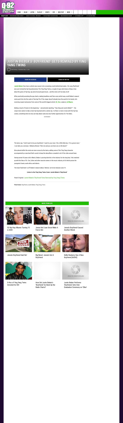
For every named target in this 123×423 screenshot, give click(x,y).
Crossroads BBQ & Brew (17, 16)
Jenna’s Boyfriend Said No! (17, 255)
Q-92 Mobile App (79, 16)
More (68, 12)
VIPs (53, 12)
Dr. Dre (58, 102)
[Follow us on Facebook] (85, 12)
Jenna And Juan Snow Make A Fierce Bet (47, 229)
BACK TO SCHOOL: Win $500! (33, 16)
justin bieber (31, 185)
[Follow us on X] (94, 12)
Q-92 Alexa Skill (90, 16)
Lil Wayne (70, 102)
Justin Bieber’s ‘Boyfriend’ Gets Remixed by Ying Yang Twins (44, 178)
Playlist (39, 12)
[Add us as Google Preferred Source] (80, 12)
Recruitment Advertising (50, 16)
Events (47, 12)
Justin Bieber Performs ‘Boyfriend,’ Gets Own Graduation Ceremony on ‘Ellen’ (75, 284)
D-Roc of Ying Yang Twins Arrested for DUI (16, 283)
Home (19, 12)
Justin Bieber (18, 86)
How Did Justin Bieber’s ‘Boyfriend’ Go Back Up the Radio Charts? (45, 284)
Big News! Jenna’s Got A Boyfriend (45, 256)
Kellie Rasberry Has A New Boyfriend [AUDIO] (74, 256)
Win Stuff (61, 12)
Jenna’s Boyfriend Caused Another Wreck (73, 229)
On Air (25, 12)
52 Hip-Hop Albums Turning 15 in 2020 (18, 229)
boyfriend (24, 185)
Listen (32, 12)
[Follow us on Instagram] (89, 12)
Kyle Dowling (14, 69)
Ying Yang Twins (40, 185)
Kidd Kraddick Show (66, 16)
